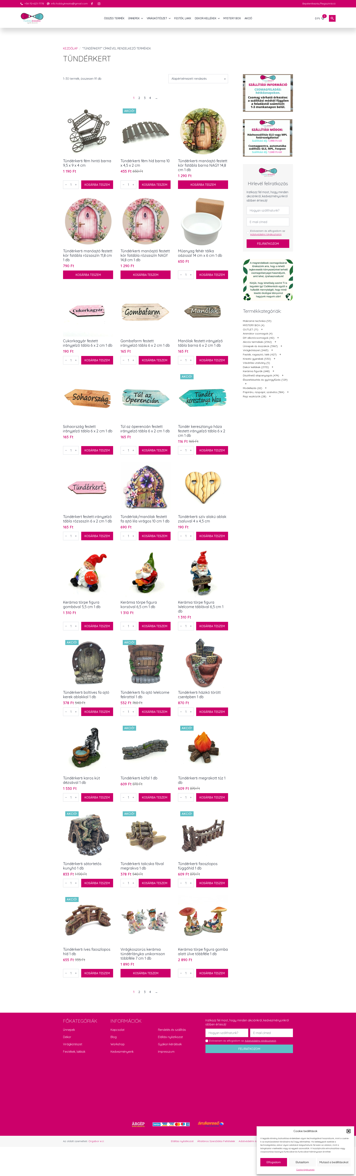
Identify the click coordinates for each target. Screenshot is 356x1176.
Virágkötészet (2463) (255, 350)
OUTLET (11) (250, 329)
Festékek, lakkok (74, 1051)
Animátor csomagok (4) (258, 333)
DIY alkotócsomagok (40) (258, 337)
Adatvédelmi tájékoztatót (265, 234)
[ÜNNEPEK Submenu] (142, 18)
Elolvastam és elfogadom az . (267, 232)
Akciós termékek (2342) (257, 342)
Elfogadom (274, 1162)
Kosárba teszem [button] (97, 185)
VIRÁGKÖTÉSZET (157, 18)
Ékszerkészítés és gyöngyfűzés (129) (265, 379)
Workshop (118, 1044)
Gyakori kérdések (170, 1044)
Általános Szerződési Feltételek (216, 1141)
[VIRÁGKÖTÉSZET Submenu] (169, 18)
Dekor (67, 1037)
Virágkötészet (72, 1044)
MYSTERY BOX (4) (253, 325)
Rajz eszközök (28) (254, 396)
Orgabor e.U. (96, 1141)
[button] (348, 1131)
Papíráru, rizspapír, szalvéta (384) (263, 392)
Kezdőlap (70, 48)
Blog (114, 1037)
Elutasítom (302, 1162)
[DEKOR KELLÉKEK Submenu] (219, 18)
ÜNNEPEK (134, 18)
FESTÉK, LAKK (182, 18)
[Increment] (76, 184)
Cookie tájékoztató (305, 1169)
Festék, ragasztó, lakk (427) (260, 354)
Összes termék (114, 18)
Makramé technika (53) (257, 321)
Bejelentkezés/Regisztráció (319, 3)
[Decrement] (66, 184)
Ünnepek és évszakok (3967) (260, 346)
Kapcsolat (118, 1030)
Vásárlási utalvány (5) (256, 362)
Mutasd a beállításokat (333, 1162)
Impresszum (166, 1051)
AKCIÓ (248, 18)
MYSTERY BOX (232, 18)
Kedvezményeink (122, 1051)
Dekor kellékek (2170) (256, 367)
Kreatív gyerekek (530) (257, 358)
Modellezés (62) (252, 388)
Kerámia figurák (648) (256, 371)
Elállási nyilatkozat (170, 1037)
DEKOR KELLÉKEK (205, 18)
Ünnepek (69, 1030)
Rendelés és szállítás (172, 1030)
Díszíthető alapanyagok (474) (261, 375)
